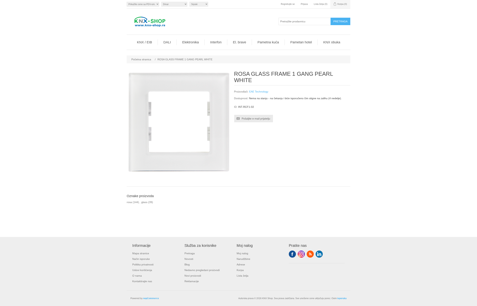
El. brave (239, 42)
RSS (310, 254)
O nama (137, 275)
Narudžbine (243, 258)
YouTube (319, 254)
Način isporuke (141, 258)
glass (144, 202)
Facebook (292, 254)
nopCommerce (151, 298)
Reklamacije (191, 281)
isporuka (342, 298)
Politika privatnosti (143, 264)
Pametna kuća (268, 42)
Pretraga (189, 253)
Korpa (240, 270)
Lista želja (242, 275)
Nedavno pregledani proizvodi (202, 270)
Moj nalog (242, 253)
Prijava (304, 4)
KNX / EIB (144, 42)
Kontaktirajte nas (142, 281)
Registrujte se (288, 4)
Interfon (216, 42)
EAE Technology (258, 91)
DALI (167, 42)
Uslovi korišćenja (142, 270)
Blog (187, 264)
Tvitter (301, 254)
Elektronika (190, 42)
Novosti (188, 258)
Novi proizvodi (192, 275)
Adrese (241, 264)
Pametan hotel (301, 42)
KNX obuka (331, 42)
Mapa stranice (140, 253)
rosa (129, 202)
